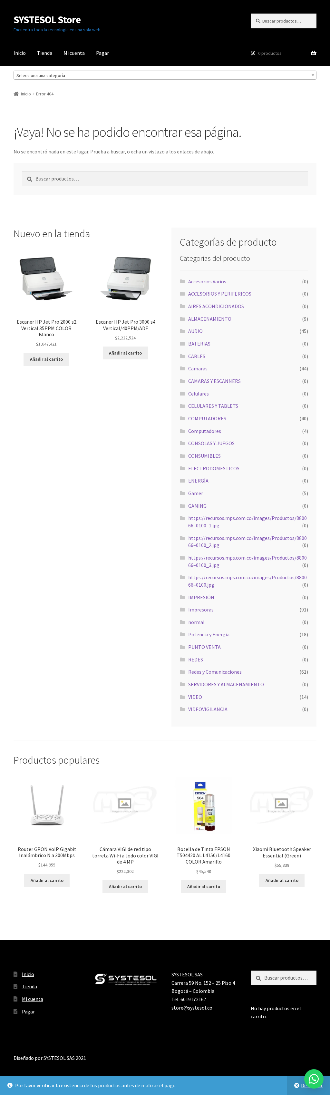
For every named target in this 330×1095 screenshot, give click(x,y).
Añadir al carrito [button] (46, 359)
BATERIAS (199, 343)
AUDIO (195, 331)
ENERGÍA (198, 480)
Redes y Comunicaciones (215, 672)
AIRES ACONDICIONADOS (216, 306)
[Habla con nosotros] (314, 1079)
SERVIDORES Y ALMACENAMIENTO (226, 684)
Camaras (198, 368)
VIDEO (195, 697)
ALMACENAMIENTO (209, 319)
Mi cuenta (74, 53)
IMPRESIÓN (201, 597)
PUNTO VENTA (204, 647)
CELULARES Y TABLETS (213, 406)
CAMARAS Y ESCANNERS (214, 381)
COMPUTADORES (207, 418)
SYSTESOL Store (47, 19)
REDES (195, 659)
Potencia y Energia (208, 634)
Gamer (195, 493)
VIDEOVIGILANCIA (208, 709)
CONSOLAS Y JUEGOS (211, 443)
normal (196, 622)
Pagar (102, 53)
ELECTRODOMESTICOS (213, 468)
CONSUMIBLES (204, 456)
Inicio (20, 53)
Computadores (204, 431)
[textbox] (165, 75)
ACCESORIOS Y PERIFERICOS (219, 293)
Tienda (44, 53)
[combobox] (165, 75)
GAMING (197, 506)
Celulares (198, 393)
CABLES (196, 356)
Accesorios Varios (207, 281)
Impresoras (201, 609)
